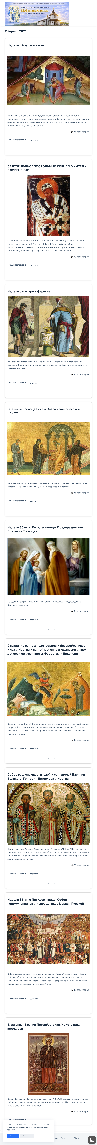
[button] (92, 1140)
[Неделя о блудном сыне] (48, 80)
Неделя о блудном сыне (25, 45)
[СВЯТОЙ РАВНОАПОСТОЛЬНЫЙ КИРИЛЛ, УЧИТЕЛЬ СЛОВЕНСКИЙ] (48, 205)
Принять (12, 1136)
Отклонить (26, 1136)
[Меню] (90, 12)
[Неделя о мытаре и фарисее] (48, 326)
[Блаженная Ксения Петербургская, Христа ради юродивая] (48, 1064)
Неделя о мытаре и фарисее (28, 291)
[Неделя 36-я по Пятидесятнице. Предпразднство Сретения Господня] (48, 566)
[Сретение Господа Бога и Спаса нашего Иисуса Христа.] (48, 448)
